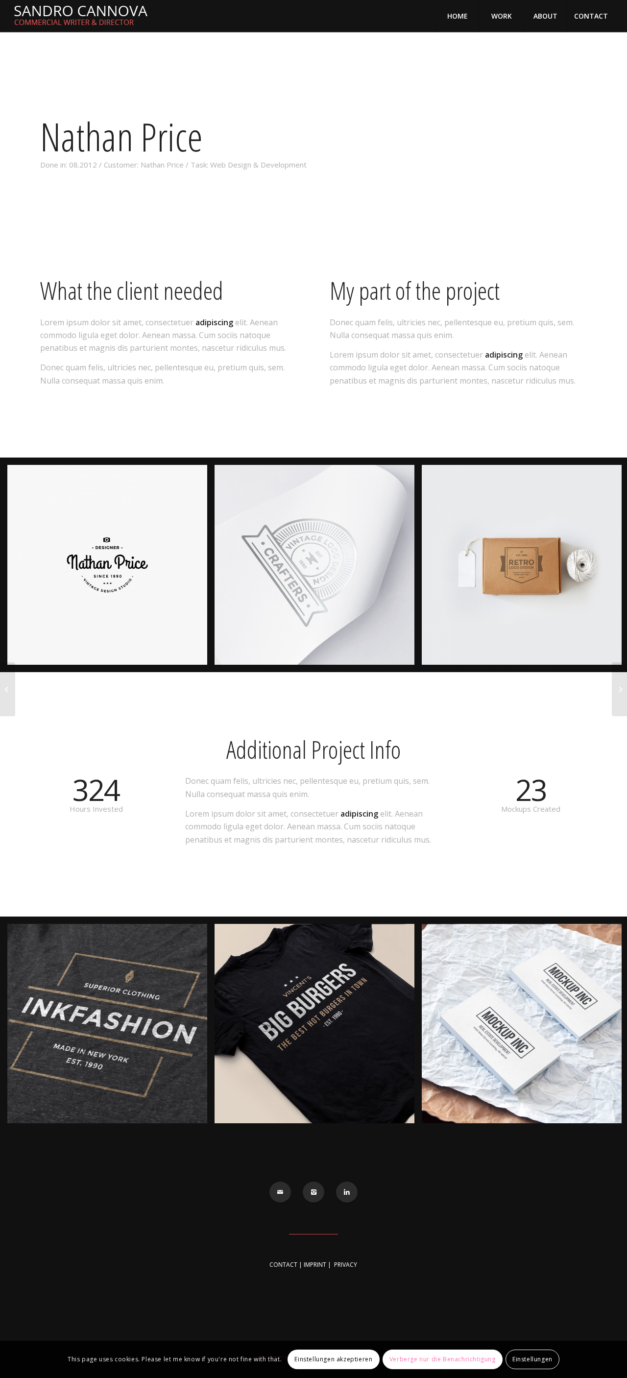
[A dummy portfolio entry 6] (7, 689)
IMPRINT (315, 1264)
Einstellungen (532, 1359)
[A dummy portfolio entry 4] (619, 689)
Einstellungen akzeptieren (333, 1359)
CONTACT (283, 1264)
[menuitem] (457, 16)
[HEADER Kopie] (86, 16)
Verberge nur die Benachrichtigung (442, 1359)
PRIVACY (345, 1264)
